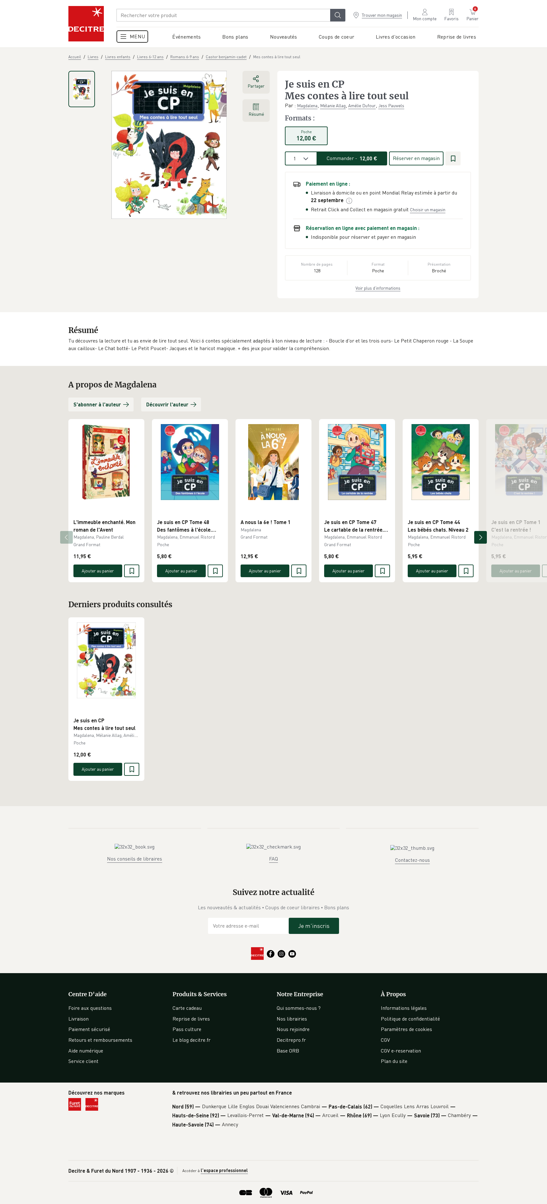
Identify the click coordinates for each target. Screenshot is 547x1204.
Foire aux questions (90, 1008)
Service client (83, 1061)
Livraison (78, 1019)
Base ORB (288, 1050)
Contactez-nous (412, 860)
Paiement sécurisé (89, 1029)
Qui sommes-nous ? (299, 1008)
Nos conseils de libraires (134, 858)
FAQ (273, 858)
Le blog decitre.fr (192, 1040)
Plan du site (394, 1061)
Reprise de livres (191, 1019)
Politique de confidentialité (410, 1019)
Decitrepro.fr (291, 1040)
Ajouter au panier (98, 570)
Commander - (352, 158)
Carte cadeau (187, 1008)
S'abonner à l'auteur (97, 404)
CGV (385, 1040)
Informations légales (404, 1008)
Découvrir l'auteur (167, 404)
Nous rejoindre (293, 1029)
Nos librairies (292, 1019)
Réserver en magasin (416, 158)
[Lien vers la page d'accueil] (86, 23)
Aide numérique (85, 1050)
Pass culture (187, 1029)
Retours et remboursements (100, 1040)
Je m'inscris (314, 925)
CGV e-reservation (401, 1050)
